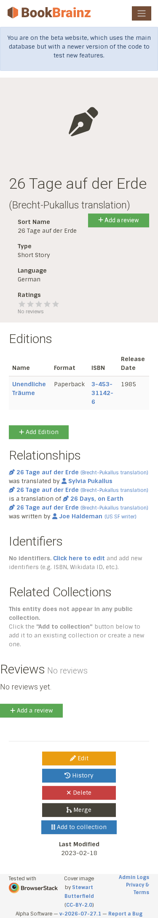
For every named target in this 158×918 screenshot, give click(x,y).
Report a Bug (125, 913)
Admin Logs (134, 877)
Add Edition (41, 432)
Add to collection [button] (81, 827)
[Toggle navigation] (141, 13)
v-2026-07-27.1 (80, 913)
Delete (81, 792)
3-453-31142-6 (102, 393)
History (82, 775)
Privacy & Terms (137, 889)
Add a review (121, 220)
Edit (82, 758)
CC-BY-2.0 (79, 905)
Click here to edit (79, 558)
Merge (81, 810)
